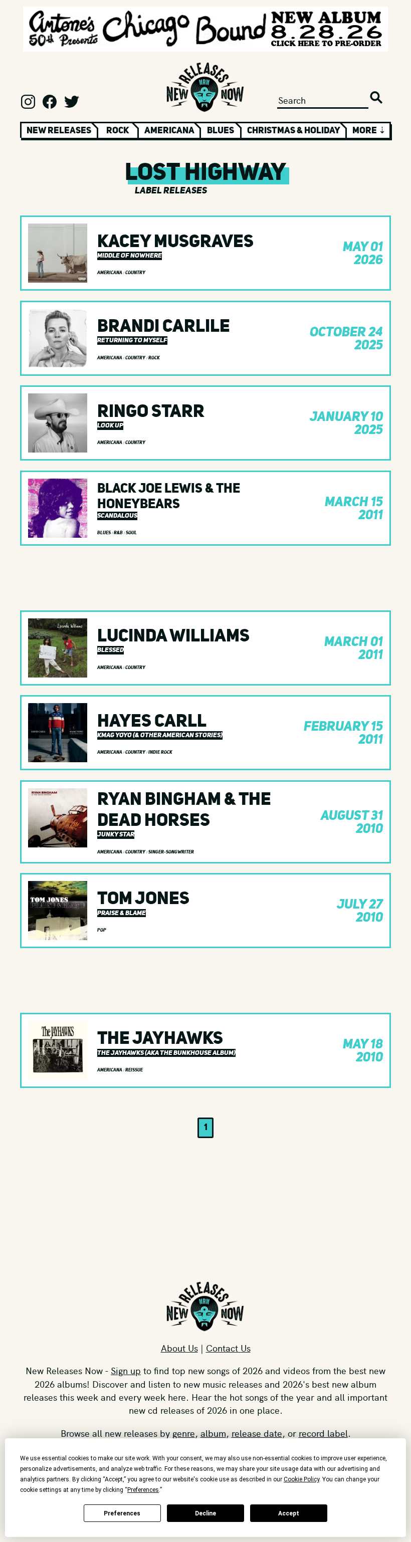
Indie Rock (160, 752)
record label (323, 1433)
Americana (169, 130)
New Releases (59, 130)
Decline (205, 1513)
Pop (101, 930)
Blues (220, 130)
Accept (288, 1513)
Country (135, 272)
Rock (117, 130)
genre (183, 1433)
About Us (179, 1348)
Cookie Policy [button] (301, 1479)
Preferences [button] (143, 1489)
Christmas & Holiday (293, 130)
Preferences (122, 1513)
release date (257, 1433)
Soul (131, 532)
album (213, 1433)
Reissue (134, 1069)
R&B (119, 532)
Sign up (126, 1370)
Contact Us (228, 1348)
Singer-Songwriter (171, 851)
